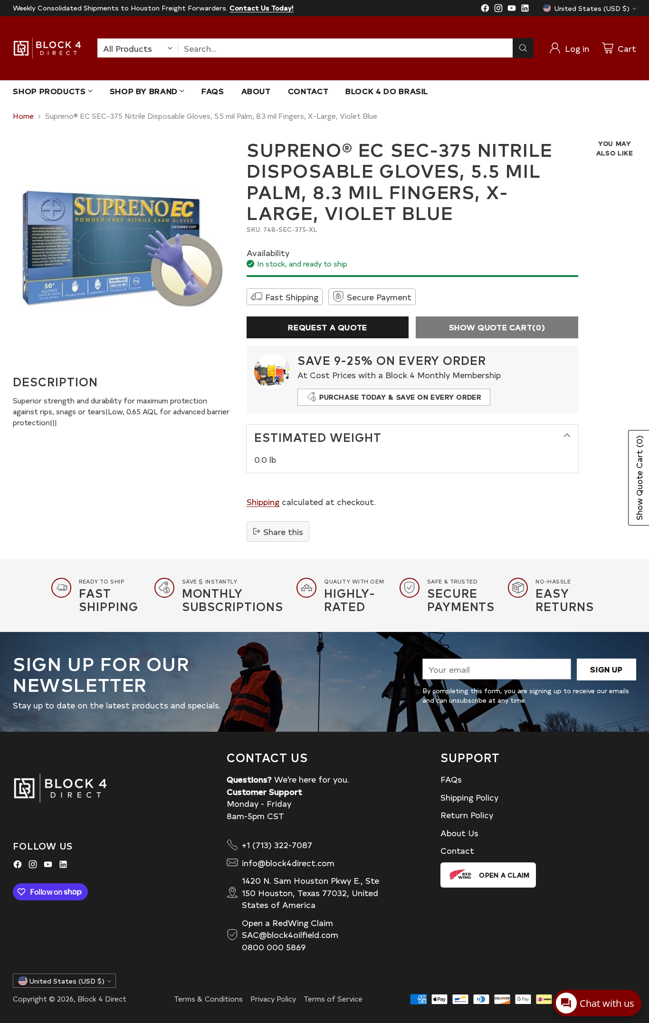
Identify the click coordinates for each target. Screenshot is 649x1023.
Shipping (263, 501)
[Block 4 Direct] (47, 48)
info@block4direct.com (288, 862)
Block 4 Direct (101, 999)
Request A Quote (327, 327)
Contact (457, 850)
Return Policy (466, 814)
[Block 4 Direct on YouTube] (511, 9)
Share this (283, 531)
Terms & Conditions (208, 999)
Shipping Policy (469, 797)
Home (23, 116)
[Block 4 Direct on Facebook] (485, 9)
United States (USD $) (592, 8)
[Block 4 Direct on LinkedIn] (525, 9)
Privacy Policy (273, 999)
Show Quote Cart (497, 327)
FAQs (451, 779)
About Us (459, 832)
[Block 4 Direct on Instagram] (498, 9)
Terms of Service (333, 999)
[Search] (523, 48)
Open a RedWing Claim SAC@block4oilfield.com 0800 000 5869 (290, 934)
